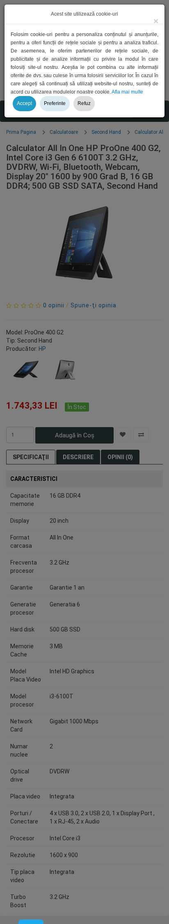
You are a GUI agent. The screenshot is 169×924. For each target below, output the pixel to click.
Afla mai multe (127, 92)
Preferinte (55, 103)
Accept (24, 103)
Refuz (84, 103)
